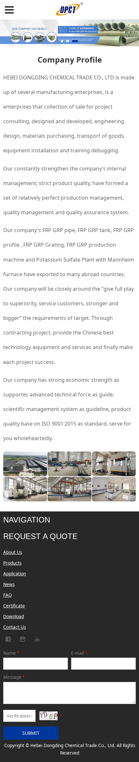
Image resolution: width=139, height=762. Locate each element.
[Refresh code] (48, 715)
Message (14, 677)
